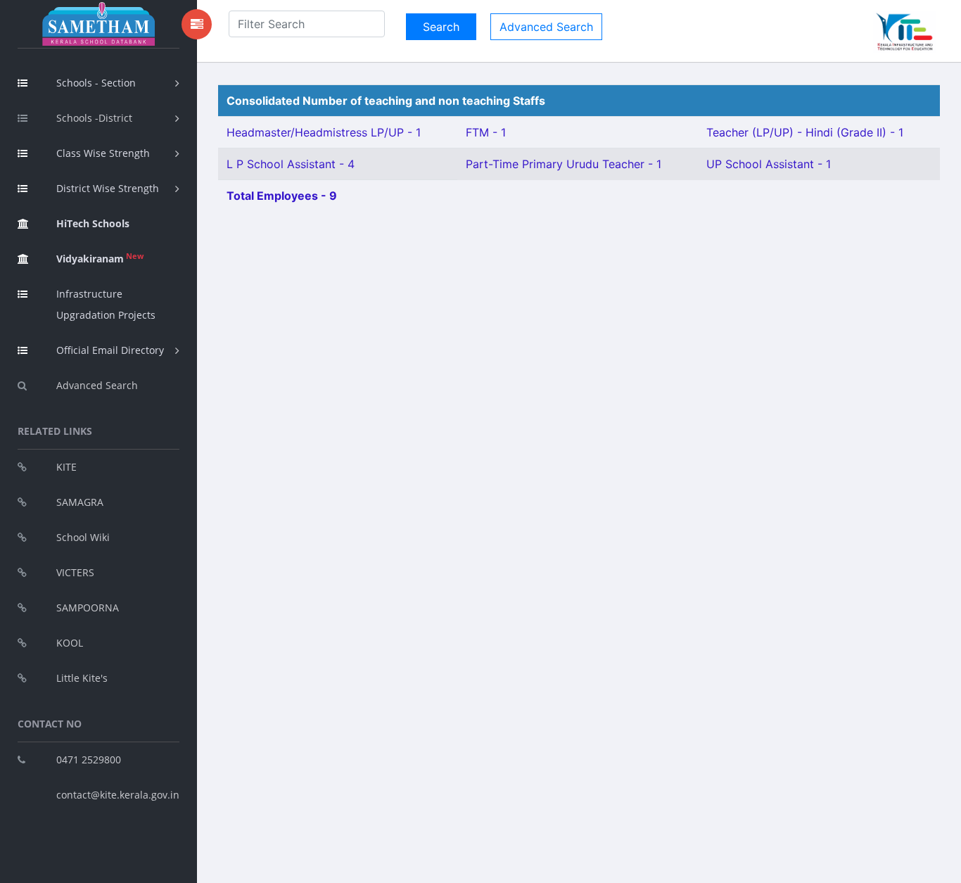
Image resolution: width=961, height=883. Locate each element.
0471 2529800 (88, 759)
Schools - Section (96, 82)
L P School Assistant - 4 (291, 164)
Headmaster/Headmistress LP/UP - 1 (324, 132)
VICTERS (75, 572)
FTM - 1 (486, 132)
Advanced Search (97, 385)
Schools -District (94, 118)
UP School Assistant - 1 (768, 164)
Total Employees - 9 (282, 196)
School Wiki (83, 537)
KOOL (69, 642)
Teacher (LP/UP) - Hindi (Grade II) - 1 (804, 132)
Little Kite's (82, 678)
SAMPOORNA (87, 607)
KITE (66, 467)
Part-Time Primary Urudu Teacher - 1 (563, 164)
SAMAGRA (79, 502)
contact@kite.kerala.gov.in (117, 794)
